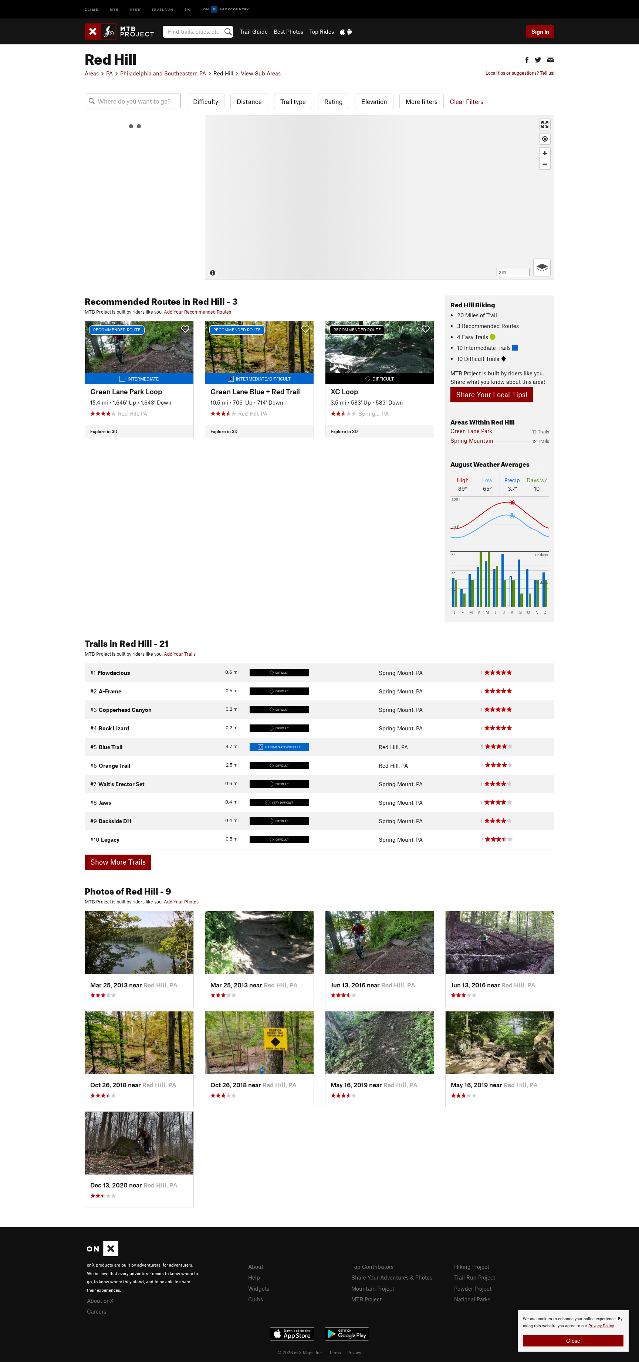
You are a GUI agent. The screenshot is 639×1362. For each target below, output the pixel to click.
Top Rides (321, 31)
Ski (188, 9)
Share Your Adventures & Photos (391, 1277)
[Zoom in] (545, 153)
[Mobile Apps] (346, 31)
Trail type (293, 101)
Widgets (258, 1288)
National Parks (472, 1299)
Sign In (540, 31)
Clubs (255, 1299)
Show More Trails (118, 862)
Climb (92, 9)
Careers (96, 1311)
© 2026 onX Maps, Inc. (300, 1352)
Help (254, 1277)
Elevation (374, 101)
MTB (114, 9)
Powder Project (472, 1288)
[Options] (542, 267)
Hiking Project (471, 1266)
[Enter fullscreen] (545, 124)
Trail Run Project (474, 1277)
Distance (249, 101)
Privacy (354, 1352)
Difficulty (205, 101)
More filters (421, 101)
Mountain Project (372, 1288)
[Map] (379, 197)
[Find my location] (545, 139)
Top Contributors (372, 1266)
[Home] (123, 31)
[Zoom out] (545, 164)
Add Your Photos (181, 902)
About (255, 1266)
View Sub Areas (261, 73)
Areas (92, 73)
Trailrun (162, 9)
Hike (135, 9)
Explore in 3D (103, 431)
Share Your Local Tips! (491, 394)
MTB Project (366, 1299)
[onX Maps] (102, 1254)
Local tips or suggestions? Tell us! (520, 73)
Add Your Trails (180, 654)
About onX (100, 1300)
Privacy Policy (601, 1326)
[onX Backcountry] (226, 9)
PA (109, 73)
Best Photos (288, 31)
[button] (527, 59)
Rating (333, 101)
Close (573, 1340)
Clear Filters (466, 101)
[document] (573, 1330)
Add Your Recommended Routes (197, 312)
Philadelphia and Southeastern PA (163, 73)
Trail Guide (254, 31)
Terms (335, 1352)
